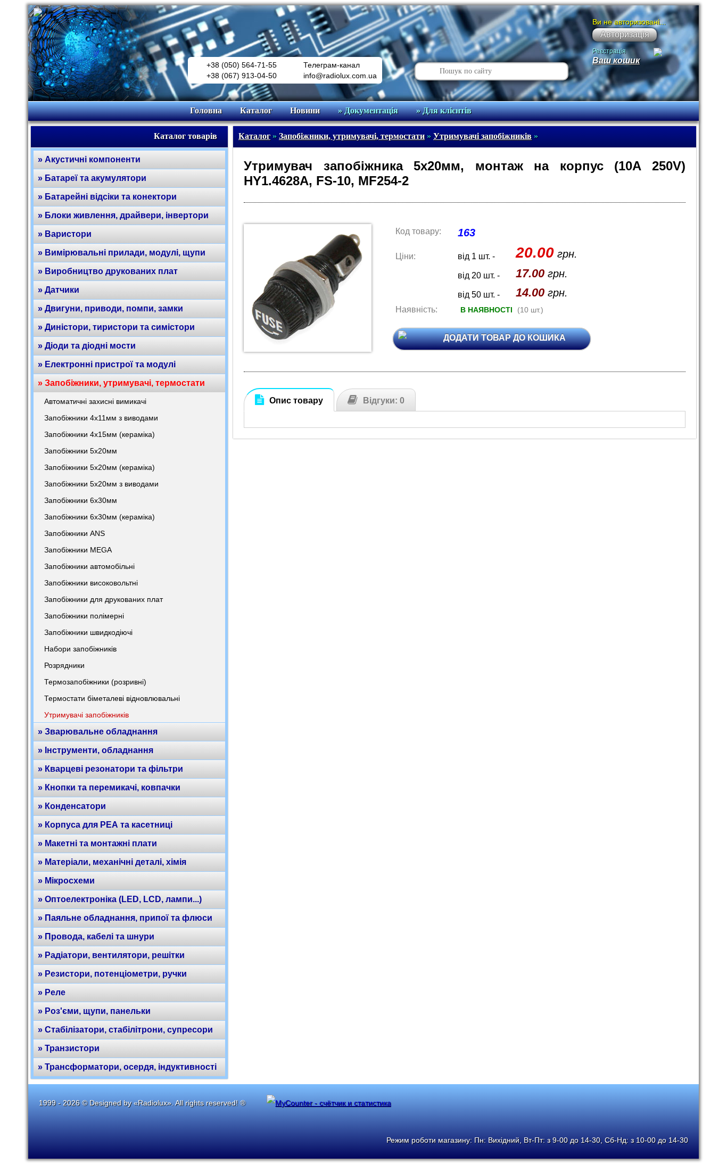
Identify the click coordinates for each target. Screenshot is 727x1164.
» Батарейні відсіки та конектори (107, 196)
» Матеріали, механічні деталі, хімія (112, 861)
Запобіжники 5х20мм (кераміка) (99, 467)
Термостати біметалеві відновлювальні (112, 698)
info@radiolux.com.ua (340, 75)
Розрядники (64, 665)
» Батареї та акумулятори (92, 178)
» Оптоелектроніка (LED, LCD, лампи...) (120, 899)
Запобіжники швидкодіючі (88, 632)
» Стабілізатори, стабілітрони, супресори (125, 1029)
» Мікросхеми (66, 880)
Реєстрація (609, 51)
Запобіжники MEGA (78, 550)
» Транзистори (69, 1048)
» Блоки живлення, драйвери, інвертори (123, 215)
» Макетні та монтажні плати (97, 843)
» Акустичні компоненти (89, 159)
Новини (305, 110)
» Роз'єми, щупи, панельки (94, 1011)
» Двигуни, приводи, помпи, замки (110, 308)
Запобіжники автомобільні (89, 566)
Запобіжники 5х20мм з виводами (101, 484)
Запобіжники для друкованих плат (103, 599)
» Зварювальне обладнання (98, 731)
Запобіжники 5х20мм (80, 451)
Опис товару (296, 400)
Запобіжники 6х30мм (80, 500)
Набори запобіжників (80, 649)
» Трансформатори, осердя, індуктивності (127, 1066)
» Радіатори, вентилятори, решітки (111, 955)
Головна (206, 110)
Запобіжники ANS (74, 533)
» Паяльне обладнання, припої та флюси (125, 917)
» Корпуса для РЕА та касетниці (105, 824)
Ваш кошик (616, 60)
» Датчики (58, 289)
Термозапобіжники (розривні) (95, 682)
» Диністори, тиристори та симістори (116, 327)
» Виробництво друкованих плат (108, 271)
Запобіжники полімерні (84, 616)
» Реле (51, 992)
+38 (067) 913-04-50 (241, 75)
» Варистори (65, 233)
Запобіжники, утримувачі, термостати (352, 136)
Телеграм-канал (331, 65)
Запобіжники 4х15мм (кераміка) (99, 434)
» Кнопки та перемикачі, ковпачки (109, 787)
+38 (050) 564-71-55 (241, 65)
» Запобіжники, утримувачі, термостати (121, 382)
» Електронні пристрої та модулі (107, 364)
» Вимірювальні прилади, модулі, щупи (121, 252)
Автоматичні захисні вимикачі (95, 401)
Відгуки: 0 (383, 400)
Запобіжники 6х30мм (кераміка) (99, 517)
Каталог (256, 110)
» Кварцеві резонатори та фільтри (110, 768)
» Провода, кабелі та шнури (96, 936)
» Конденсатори (72, 806)
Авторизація (624, 34)
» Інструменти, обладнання (95, 750)
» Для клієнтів (444, 110)
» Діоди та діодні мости (87, 345)
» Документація (368, 110)
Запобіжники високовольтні (91, 583)
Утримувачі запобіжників (86, 715)
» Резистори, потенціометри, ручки (112, 973)
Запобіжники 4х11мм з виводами (101, 418)
